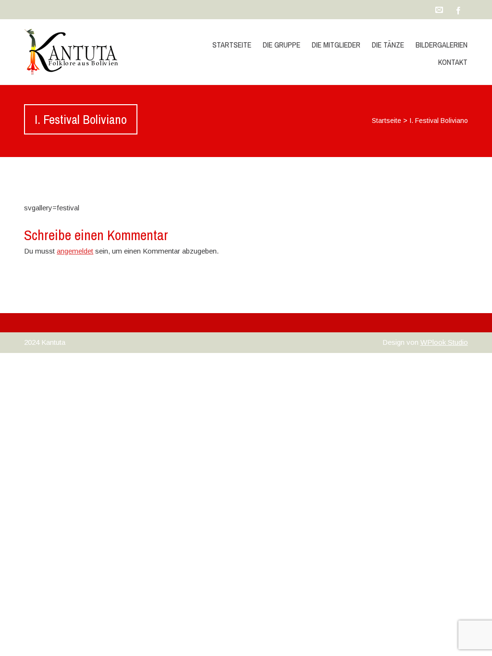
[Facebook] (458, 9)
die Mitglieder (336, 44)
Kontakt (452, 62)
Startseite (231, 44)
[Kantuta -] (90, 52)
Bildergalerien (441, 44)
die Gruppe (281, 44)
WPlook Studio (444, 342)
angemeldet (75, 251)
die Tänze (388, 44)
